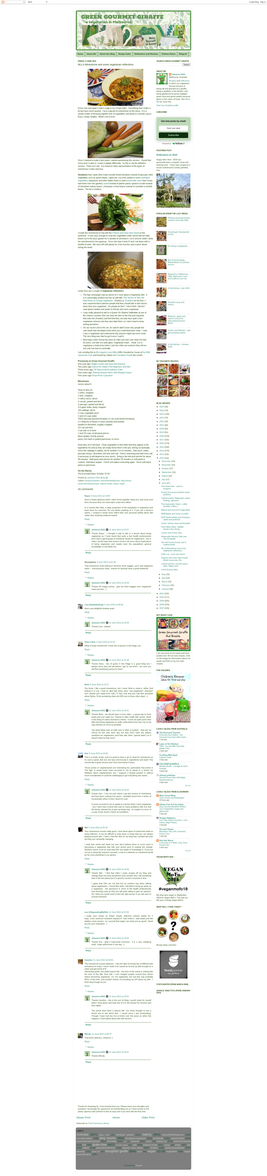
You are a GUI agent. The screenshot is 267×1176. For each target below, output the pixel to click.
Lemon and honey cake (171, 533)
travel (139, 1152)
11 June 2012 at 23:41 (119, 711)
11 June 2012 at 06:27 (102, 1034)
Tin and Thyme (166, 829)
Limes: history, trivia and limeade (175, 523)
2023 (162, 418)
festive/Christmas (182, 1141)
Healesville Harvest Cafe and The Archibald (174, 537)
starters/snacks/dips (174, 1148)
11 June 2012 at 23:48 (119, 869)
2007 (162, 608)
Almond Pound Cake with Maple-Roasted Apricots (172, 778)
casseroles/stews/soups (88, 484)
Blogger (138, 1165)
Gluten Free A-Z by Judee (171, 804)
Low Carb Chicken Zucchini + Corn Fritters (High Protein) (173, 821)
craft (124, 1141)
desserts (135, 1141)
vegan (122, 484)
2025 (162, 410)
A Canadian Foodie (123, 355)
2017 (162, 440)
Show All (188, 785)
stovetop (80, 1151)
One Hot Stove (166, 840)
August (165, 476)
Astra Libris (90, 642)
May (164, 574)
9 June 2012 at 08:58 (113, 605)
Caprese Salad (165, 757)
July (164, 479)
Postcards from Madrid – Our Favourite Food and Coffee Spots (172, 736)
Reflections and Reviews (146, 54)
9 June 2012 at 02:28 (106, 562)
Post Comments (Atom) (99, 1123)
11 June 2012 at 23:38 (119, 583)
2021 (162, 425)
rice (189, 1145)
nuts (135, 1145)
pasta (115, 484)
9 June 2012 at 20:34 (98, 828)
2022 (162, 421)
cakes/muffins (177, 1138)
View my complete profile (167, 105)
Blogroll (183, 54)
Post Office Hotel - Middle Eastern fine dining (172, 528)
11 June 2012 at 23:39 (119, 660)
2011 (162, 594)
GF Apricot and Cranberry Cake (108, 370)
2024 (162, 414)
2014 (162, 451)
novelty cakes (122, 1145)
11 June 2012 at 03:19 (119, 912)
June (164, 483)
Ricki (87, 685)
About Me (91, 54)
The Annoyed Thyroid (169, 733)
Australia (82, 1134)
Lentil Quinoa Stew (169, 570)
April (164, 578)
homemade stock (134, 180)
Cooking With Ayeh (168, 755)
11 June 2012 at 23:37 (119, 530)
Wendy (88, 1034)
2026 (162, 407)
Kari (86, 753)
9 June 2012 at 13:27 (99, 685)
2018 (162, 436)
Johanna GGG (98, 530)
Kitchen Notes (168, 54)
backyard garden (92, 481)
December (166, 461)
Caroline (88, 960)
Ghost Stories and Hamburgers (171, 798)
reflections (185, 81)
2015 (162, 447)
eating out (162, 1141)
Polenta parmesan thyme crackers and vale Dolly (179, 219)
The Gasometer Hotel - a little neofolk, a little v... (174, 505)
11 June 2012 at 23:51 (119, 996)
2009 (162, 601)
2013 (162, 454)
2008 (162, 605)
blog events (126, 481)
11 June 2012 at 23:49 (119, 938)
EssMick (129, 301)
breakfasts (158, 1138)
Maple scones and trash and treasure (108, 364)
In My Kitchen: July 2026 (178, 288)
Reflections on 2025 (166, 155)
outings (167, 1145)
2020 (162, 429)
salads (86, 1148)
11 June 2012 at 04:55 (103, 960)
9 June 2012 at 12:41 (105, 642)
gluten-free (99, 1144)
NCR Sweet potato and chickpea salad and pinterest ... (175, 518)
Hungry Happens (167, 818)
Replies (90, 525)
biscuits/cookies (84, 1138)
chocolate (112, 1141)
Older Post (148, 1117)
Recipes (172, 81)
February (166, 585)
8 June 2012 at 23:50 (100, 496)
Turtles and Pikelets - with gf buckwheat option (179, 331)
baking (146, 1134)
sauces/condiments (105, 1148)
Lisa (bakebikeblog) (94, 605)
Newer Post (83, 1117)
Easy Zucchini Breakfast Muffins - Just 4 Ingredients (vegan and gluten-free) (173, 809)
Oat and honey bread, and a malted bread (173, 543)
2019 (162, 432)
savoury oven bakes (132, 1148)
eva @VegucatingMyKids (96, 912)
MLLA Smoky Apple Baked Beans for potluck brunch (178, 262)
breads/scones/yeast (135, 1138)
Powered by (166, 143)
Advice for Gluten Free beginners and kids (111, 367)
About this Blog (107, 54)
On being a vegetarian (177, 246)
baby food (104, 1135)
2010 (162, 597)
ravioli (106, 183)
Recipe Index (124, 54)
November (166, 465)
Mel (86, 828)
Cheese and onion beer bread (125, 233)
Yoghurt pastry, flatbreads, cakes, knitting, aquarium (176, 499)
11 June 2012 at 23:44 (119, 790)
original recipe (106, 484)
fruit (84, 1145)
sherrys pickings (167, 775)
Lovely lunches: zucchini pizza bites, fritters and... (174, 565)
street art (96, 1152)
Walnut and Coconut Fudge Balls (175, 510)
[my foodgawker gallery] (173, 978)
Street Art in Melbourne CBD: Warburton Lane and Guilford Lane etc (178, 276)
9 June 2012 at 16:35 (98, 753)
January (165, 589)
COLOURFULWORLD (169, 764)
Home (80, 54)
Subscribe (173, 135)
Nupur (87, 496)
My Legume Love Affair (106, 352)
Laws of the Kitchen (168, 744)
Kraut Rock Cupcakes (102, 375)
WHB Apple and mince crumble (174, 514)
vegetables (171, 1151)
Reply (87, 519)
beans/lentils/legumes (110, 481)
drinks (148, 1141)
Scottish (154, 1148)
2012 (162, 458)
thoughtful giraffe (116, 1151)
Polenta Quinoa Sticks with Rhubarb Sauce (112, 372)
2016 (162, 443)
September (167, 472)
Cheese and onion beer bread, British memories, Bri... (174, 559)
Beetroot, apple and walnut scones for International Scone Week (176, 319)
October (165, 468)
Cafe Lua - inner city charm (173, 554)
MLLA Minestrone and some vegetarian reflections (173, 549)
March (165, 582)
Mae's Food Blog (167, 796)
